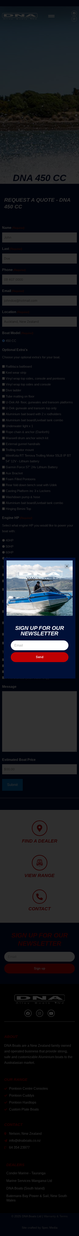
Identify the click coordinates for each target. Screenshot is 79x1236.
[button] (66, 566)
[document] (39, 618)
